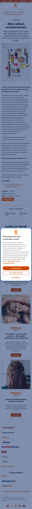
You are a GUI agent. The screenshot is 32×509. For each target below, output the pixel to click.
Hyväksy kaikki (16, 268)
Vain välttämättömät (16, 273)
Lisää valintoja (15, 277)
